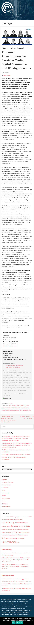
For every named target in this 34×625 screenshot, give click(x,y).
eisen (15, 522)
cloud (30, 517)
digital (20, 519)
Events (3, 490)
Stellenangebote (6, 506)
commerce (4, 519)
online (14, 532)
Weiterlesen (19, 622)
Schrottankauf (5, 535)
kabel (9, 526)
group (26, 522)
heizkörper (4, 526)
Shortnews (4, 503)
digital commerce (12, 405)
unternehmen (9, 541)
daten (12, 519)
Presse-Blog (7, 550)
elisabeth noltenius (17, 407)
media (13, 409)
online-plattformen (15, 410)
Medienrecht (18, 409)
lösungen (7, 529)
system (18, 538)
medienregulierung (25, 409)
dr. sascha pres (9, 407)
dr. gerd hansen (20, 405)
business (25, 517)
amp (14, 517)
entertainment (25, 407)
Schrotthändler (12, 535)
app (17, 517)
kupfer (21, 526)
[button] (31, 3)
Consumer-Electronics (7, 482)
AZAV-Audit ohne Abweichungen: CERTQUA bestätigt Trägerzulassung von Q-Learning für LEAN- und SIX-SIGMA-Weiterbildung (16, 560)
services (22, 535)
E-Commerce (5, 487)
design (16, 519)
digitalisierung (8, 522)
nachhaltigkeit (8, 532)
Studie (14, 538)
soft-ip (21, 410)
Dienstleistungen (6, 485)
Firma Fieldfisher (7, 75)
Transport (22, 538)
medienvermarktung (6, 410)
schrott (19, 532)
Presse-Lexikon (8, 576)
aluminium (9, 517)
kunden (15, 525)
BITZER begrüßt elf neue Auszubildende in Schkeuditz (16, 454)
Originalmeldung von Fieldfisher (14, 365)
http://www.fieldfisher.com (10, 346)
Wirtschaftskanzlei (27, 410)
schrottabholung (25, 532)
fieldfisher (4, 409)
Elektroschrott (21, 522)
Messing (27, 529)
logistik (27, 526)
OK (13, 622)
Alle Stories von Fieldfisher (13, 367)
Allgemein (4, 479)
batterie (20, 517)
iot (7, 526)
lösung (3, 529)
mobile (3, 532)
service (18, 535)
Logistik (4, 495)
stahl (11, 538)
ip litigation (8, 409)
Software (6, 538)
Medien (10, 403)
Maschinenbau (6, 498)
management (14, 529)
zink (18, 542)
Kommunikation (6, 493)
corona (8, 519)
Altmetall (3, 517)
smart (26, 535)
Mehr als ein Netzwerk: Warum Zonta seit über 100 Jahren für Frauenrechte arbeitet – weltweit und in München (15, 566)
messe (23, 529)
